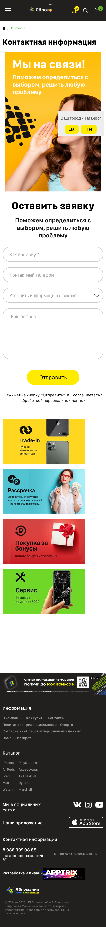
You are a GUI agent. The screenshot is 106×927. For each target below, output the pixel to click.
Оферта (66, 724)
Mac (6, 783)
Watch (8, 789)
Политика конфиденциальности (30, 724)
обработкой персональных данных (53, 400)
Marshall (25, 789)
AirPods (9, 769)
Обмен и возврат (17, 738)
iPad (6, 776)
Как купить (35, 718)
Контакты (56, 718)
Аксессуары (29, 769)
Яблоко (41, 10)
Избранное (74, 10)
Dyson (24, 783)
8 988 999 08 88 (20, 849)
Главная (4, 28)
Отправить (53, 377)
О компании (12, 718)
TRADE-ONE (28, 776)
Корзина (98, 10)
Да (71, 129)
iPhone (8, 763)
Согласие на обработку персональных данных (42, 731)
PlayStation (28, 763)
